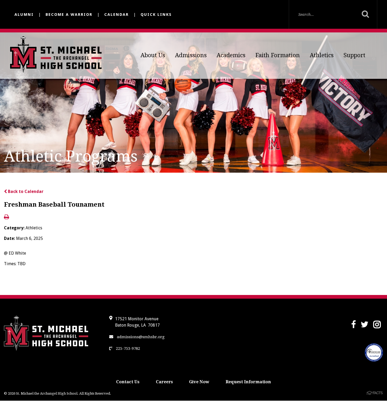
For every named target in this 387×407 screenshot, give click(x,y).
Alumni (24, 14)
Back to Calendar (25, 191)
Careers (164, 381)
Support (354, 55)
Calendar (116, 14)
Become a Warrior (69, 14)
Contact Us (128, 381)
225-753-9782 (127, 348)
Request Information (248, 381)
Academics (231, 55)
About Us (153, 55)
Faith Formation (277, 55)
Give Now (199, 381)
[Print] (6, 217)
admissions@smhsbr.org (140, 337)
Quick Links (156, 14)
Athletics (322, 55)
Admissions (191, 55)
